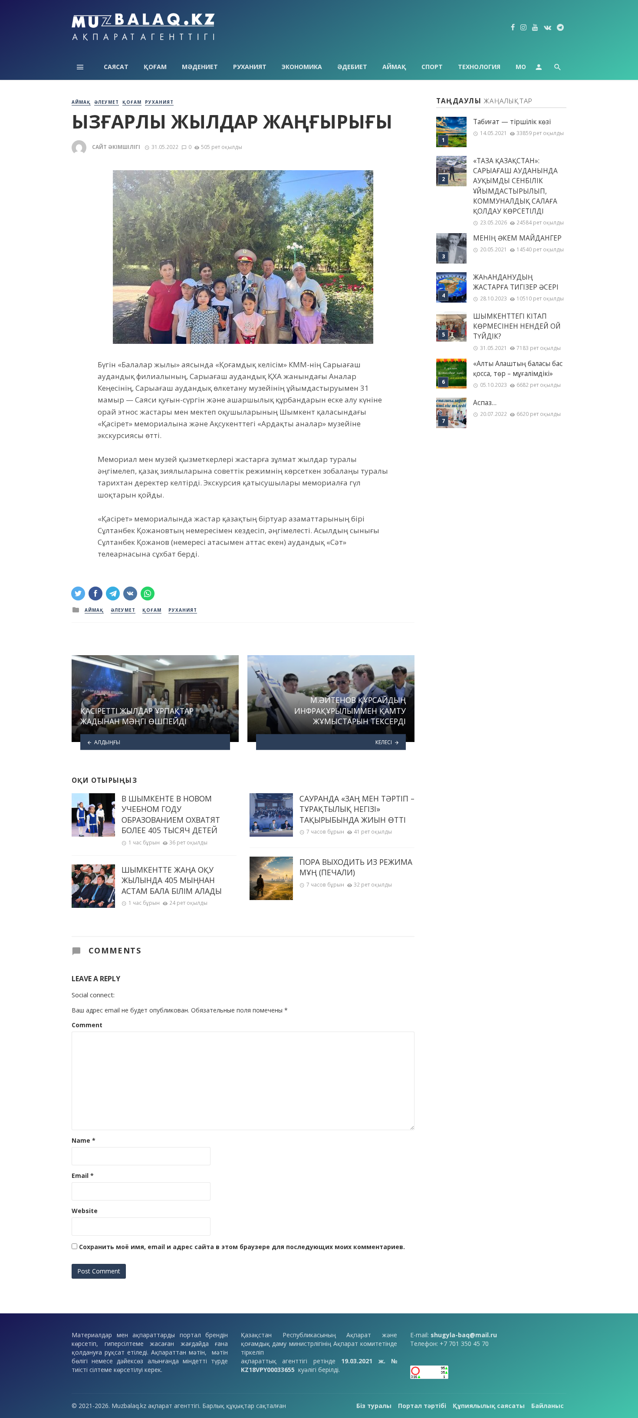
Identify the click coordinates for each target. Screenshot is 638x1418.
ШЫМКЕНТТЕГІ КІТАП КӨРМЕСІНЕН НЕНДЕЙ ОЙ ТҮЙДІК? (517, 326)
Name (83, 1140)
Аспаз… (485, 402)
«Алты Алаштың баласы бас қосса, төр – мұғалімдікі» (517, 368)
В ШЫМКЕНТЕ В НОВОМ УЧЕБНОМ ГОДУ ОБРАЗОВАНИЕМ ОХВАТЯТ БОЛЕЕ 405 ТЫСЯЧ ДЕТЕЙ (171, 814)
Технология (479, 67)
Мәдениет (200, 67)
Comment (87, 1025)
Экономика (302, 67)
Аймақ (394, 67)
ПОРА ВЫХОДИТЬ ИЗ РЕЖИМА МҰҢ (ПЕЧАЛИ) (355, 867)
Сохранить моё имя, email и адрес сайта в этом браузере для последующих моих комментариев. (242, 1247)
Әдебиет (352, 67)
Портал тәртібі (422, 1406)
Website (85, 1211)
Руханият (249, 67)
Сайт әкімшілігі (116, 147)
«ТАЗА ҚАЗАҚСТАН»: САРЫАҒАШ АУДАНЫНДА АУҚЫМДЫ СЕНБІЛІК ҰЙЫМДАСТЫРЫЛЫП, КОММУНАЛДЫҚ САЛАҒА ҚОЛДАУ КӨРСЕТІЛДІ (515, 186)
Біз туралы (373, 1406)
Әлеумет (106, 102)
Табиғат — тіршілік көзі (512, 121)
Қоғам (155, 67)
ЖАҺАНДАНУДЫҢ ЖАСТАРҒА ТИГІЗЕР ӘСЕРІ (516, 282)
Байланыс (547, 1406)
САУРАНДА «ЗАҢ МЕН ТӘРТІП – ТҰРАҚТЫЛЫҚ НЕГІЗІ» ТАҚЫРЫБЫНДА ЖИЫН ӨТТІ (356, 809)
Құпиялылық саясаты (489, 1406)
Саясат (116, 67)
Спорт (432, 67)
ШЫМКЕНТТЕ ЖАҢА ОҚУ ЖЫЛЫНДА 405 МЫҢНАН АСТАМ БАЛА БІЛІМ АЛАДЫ (172, 880)
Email (83, 1175)
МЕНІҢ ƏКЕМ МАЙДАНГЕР (517, 238)
